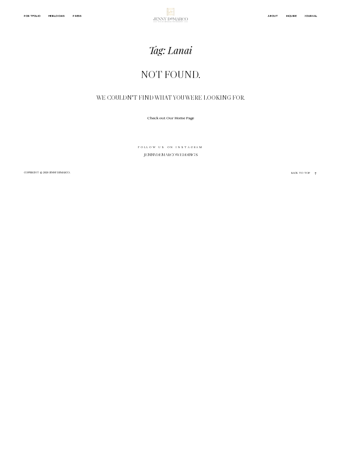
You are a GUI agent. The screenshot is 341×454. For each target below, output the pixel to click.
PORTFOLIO (32, 16)
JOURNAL (311, 16)
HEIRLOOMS (56, 16)
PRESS (77, 16)
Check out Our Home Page (170, 118)
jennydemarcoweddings (171, 154)
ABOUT (273, 16)
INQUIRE (291, 16)
